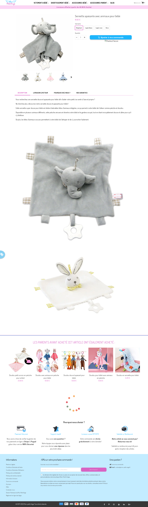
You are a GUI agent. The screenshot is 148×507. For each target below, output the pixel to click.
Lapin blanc (88, 28)
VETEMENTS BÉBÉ (41, 3)
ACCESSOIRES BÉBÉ (79, 3)
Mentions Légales (10, 464)
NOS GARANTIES (81, 93)
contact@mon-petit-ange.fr (122, 467)
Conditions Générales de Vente (14, 467)
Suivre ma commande (12, 481)
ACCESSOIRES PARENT (98, 3)
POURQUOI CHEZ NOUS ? (62, 93)
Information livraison (11, 478)
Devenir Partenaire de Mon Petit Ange (16, 493)
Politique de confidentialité (13, 473)
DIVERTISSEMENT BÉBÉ (60, 3)
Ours (107, 28)
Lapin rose (99, 28)
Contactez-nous (10, 490)
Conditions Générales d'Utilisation (15, 470)
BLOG (112, 3)
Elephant (79, 28)
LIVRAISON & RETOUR (40, 93)
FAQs (7, 487)
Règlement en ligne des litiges (14, 495)
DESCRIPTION (22, 93)
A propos (8, 484)
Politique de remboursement (13, 476)
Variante (78, 24)
